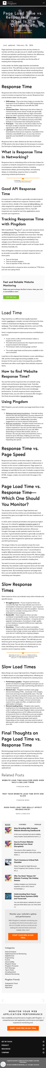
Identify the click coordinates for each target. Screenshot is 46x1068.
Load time (10, 321)
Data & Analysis (24, 32)
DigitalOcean (9, 956)
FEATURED (22, 824)
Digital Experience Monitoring (15, 954)
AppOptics (9, 985)
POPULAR (38, 824)
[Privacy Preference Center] (3, 1064)
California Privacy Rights (26, 1060)
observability (9, 962)
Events (7, 960)
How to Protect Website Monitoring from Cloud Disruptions (23, 844)
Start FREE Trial (11, 297)
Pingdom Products (11, 966)
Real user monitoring (13, 423)
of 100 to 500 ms (34, 204)
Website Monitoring (12, 974)
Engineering (9, 958)
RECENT (7, 824)
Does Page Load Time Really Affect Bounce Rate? (23, 808)
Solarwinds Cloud (11, 983)
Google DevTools (27, 396)
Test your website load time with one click (23, 795)
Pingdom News (10, 964)
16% (9, 552)
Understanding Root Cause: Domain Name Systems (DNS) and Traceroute (26, 896)
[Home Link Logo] (9, 3)
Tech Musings (10, 968)
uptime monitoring (10, 232)
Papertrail (8, 987)
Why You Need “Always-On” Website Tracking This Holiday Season (26, 878)
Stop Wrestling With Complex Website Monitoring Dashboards (27, 829)
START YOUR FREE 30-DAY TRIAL (23, 936)
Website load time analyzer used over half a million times (23, 781)
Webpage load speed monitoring (18, 413)
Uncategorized (10, 972)
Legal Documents (12, 1060)
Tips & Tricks (9, 970)
